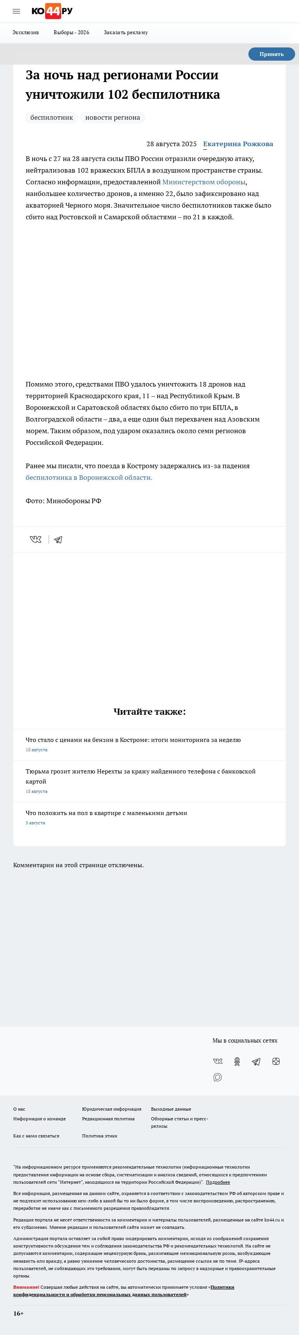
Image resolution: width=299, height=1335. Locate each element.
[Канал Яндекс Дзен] (276, 1061)
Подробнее (218, 1182)
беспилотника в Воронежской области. (89, 477)
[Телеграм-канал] (256, 1061)
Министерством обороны (203, 181)
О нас (19, 1109)
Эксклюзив (25, 32)
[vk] (36, 539)
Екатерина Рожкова (238, 143)
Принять (272, 54)
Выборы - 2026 (71, 32)
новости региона (112, 117)
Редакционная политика (108, 1119)
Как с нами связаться (36, 1136)
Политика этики (99, 1136)
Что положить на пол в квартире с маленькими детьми (106, 817)
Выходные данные (171, 1109)
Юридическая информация (111, 1109)
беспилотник (51, 117)
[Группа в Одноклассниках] (237, 1061)
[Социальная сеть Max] (217, 1077)
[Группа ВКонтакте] (217, 1061)
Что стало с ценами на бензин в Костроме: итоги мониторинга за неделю (133, 744)
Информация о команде (39, 1119)
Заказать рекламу (126, 32)
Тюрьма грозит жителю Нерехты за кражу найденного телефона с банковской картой (141, 780)
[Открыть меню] (16, 11)
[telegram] (61, 539)
